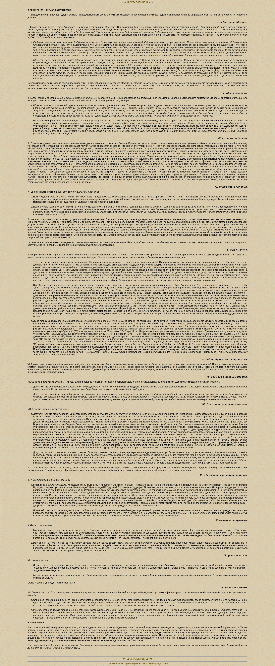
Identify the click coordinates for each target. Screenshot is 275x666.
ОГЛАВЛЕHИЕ (137, 2)
